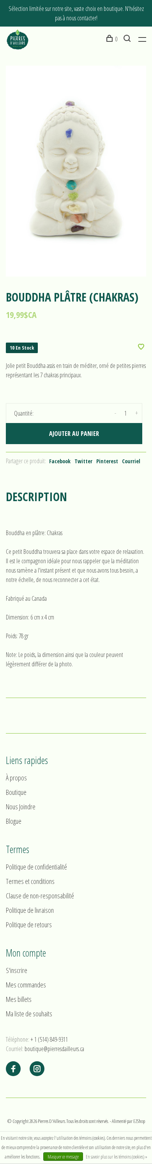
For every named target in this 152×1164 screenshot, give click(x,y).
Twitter (83, 461)
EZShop (139, 1121)
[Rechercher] (128, 39)
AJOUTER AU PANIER (74, 433)
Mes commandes (26, 984)
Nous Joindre (20, 806)
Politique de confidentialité (36, 866)
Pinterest (107, 461)
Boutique (16, 792)
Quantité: (24, 413)
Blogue (13, 821)
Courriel (131, 461)
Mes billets (19, 999)
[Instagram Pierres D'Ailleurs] (37, 1069)
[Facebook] (13, 1069)
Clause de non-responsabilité (40, 895)
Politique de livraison (30, 910)
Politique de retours (29, 924)
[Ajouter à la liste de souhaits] (141, 347)
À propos (16, 777)
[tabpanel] (76, 171)
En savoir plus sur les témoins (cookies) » (116, 1156)
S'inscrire (16, 970)
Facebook (60, 461)
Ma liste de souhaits (29, 1013)
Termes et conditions (30, 881)
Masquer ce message (63, 1156)
